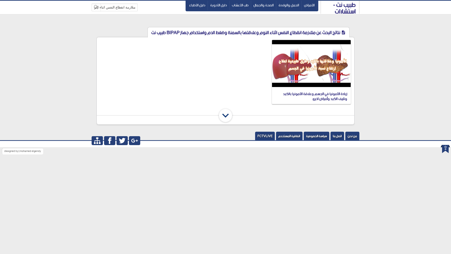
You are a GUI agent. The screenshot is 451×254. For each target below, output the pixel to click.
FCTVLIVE (264, 136)
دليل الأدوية (218, 5)
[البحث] (96, 7)
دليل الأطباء (197, 5)
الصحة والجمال (263, 5)
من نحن (352, 136)
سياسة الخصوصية (316, 136)
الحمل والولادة (289, 5)
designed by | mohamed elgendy (22, 151)
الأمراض (309, 5)
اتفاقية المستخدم (289, 136)
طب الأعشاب (240, 5)
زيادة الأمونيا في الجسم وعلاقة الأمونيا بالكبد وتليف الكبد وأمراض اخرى (315, 96)
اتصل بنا (337, 136)
